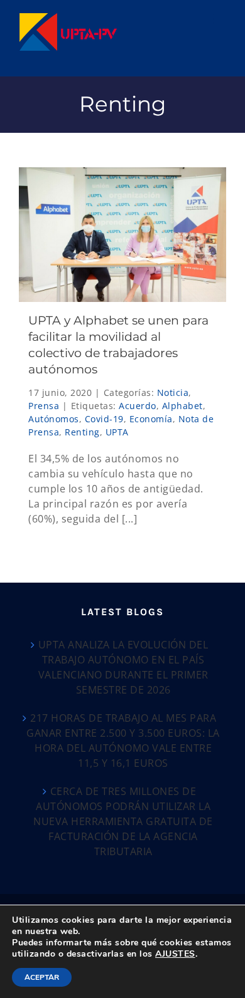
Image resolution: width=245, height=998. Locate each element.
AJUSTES (175, 954)
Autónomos (53, 419)
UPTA (117, 432)
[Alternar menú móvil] (220, 19)
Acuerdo (137, 406)
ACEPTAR (41, 977)
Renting (82, 432)
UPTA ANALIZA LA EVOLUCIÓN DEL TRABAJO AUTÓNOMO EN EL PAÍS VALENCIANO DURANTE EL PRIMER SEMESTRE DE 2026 (123, 667)
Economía (151, 419)
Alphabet (182, 406)
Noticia (173, 392)
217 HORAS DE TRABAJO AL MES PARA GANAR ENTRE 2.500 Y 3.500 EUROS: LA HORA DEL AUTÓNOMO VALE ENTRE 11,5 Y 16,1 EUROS (123, 740)
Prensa (43, 406)
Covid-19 (104, 419)
